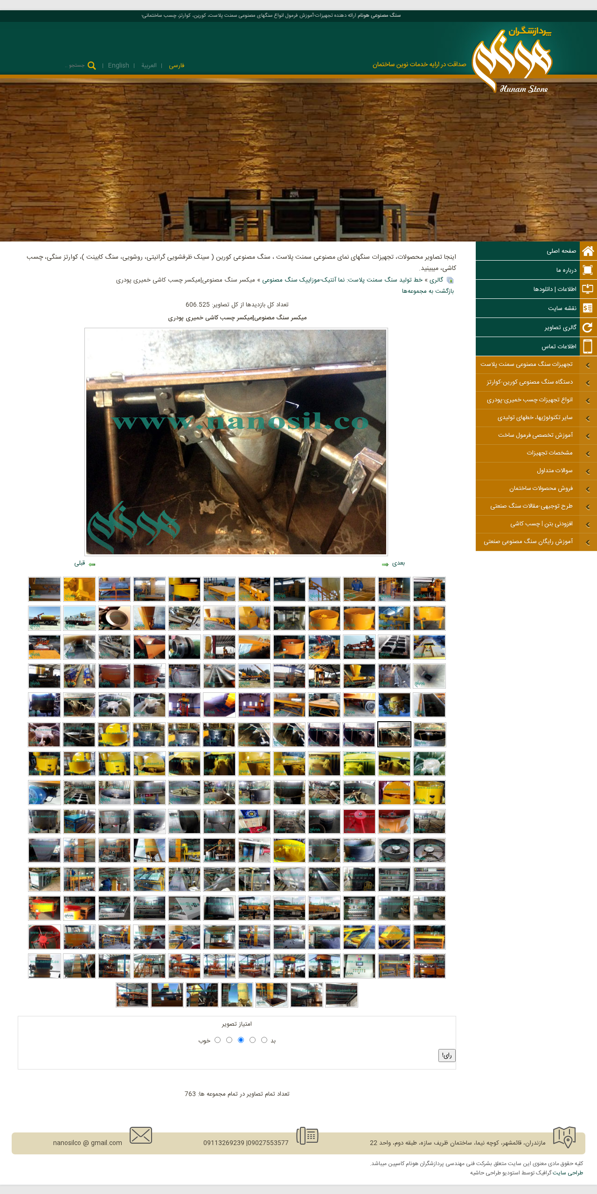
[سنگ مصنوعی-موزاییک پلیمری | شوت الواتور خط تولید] (202, 1006)
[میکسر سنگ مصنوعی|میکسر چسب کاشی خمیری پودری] (394, 746)
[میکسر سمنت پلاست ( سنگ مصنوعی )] (359, 629)
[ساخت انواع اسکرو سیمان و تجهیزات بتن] (324, 600)
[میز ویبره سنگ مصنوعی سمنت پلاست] (219, 600)
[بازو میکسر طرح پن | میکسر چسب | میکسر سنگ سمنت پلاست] (323, 746)
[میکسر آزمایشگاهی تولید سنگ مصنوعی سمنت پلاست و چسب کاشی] (429, 861)
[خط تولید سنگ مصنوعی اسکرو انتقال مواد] (394, 629)
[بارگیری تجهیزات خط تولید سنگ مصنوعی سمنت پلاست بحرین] (359, 658)
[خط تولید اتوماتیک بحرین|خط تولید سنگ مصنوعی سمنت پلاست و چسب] (149, 890)
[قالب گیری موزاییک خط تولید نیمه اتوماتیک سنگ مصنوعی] (184, 977)
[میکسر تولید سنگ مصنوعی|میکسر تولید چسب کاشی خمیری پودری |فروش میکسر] (149, 687)
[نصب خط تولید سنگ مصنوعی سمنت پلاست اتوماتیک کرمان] (254, 716)
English (118, 66)
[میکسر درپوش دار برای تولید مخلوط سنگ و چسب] (114, 775)
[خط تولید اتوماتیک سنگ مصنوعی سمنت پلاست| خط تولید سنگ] (219, 861)
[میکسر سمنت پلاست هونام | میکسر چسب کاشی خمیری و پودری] (149, 746)
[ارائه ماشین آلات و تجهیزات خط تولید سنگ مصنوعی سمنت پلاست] (254, 600)
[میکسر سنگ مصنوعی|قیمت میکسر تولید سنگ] (114, 716)
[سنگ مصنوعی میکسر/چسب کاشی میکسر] (44, 746)
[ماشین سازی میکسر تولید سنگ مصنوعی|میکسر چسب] (358, 746)
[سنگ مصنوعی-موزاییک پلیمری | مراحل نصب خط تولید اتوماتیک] (79, 977)
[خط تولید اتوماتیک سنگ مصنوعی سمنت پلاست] (429, 600)
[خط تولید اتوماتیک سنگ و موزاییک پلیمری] (254, 948)
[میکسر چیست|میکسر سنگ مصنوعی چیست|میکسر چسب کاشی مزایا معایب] (184, 775)
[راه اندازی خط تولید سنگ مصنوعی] (254, 977)
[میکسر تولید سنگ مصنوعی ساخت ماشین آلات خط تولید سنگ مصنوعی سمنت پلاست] (114, 833)
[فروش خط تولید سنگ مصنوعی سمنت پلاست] (149, 600)
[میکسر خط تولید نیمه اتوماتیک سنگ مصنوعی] (44, 919)
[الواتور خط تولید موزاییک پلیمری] (167, 1006)
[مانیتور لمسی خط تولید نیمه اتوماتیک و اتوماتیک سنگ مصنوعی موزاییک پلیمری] (219, 919)
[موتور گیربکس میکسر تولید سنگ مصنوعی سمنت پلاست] (149, 804)
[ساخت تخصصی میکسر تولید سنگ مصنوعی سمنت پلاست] (184, 804)
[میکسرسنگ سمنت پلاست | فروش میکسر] (324, 775)
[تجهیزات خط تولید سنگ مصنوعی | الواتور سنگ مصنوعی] (289, 629)
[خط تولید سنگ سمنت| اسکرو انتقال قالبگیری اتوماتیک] (429, 687)
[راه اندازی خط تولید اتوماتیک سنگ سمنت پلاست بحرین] (79, 890)
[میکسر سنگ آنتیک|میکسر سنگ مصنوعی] (254, 775)
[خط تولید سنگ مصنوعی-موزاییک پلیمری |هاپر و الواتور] (271, 1006)
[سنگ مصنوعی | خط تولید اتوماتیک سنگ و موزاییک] (289, 948)
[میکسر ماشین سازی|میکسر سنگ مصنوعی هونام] (44, 716)
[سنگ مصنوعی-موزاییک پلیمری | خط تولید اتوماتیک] (306, 1006)
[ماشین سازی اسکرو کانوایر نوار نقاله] (44, 600)
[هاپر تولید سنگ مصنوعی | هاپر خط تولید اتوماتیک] (254, 629)
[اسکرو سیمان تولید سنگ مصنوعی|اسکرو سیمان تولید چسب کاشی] (114, 658)
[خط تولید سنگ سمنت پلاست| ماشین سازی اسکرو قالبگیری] (219, 687)
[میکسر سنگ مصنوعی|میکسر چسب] (289, 775)
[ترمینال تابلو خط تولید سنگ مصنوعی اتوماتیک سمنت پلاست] (394, 890)
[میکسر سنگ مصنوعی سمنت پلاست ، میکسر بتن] (429, 629)
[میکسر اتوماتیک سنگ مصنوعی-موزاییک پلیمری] (79, 948)
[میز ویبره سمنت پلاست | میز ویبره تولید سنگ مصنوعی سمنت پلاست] (289, 716)
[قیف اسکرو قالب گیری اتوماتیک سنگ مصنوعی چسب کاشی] (149, 629)
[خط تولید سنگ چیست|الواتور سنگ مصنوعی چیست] (79, 658)
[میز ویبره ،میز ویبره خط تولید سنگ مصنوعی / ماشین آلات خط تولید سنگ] (324, 804)
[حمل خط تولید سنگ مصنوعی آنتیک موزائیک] (79, 629)
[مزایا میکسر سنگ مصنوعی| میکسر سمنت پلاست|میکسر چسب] (114, 687)
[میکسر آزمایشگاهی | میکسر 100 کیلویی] (394, 833)
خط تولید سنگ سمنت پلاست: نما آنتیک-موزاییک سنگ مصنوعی (342, 280)
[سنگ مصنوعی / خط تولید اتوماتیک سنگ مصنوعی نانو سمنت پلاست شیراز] (114, 861)
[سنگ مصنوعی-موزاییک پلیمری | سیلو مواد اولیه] (237, 1006)
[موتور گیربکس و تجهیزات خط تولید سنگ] (254, 833)
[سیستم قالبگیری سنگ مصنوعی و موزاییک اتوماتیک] (114, 948)
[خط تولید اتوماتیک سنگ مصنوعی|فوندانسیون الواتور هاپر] (219, 716)
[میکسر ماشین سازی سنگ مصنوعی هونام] (254, 804)
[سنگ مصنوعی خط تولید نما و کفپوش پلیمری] (394, 948)
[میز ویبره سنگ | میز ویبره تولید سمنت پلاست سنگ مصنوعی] (79, 804)
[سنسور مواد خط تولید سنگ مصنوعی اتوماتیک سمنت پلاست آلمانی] (184, 658)
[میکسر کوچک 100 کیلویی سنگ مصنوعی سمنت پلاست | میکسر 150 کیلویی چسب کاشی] (359, 833)
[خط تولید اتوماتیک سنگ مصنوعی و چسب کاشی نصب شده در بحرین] (114, 890)
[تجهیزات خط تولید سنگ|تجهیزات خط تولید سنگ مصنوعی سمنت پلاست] (44, 658)
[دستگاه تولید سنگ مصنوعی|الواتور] (429, 919)
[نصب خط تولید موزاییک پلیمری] (219, 977)
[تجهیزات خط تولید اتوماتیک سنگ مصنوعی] (289, 890)
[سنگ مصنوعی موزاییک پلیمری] (324, 919)
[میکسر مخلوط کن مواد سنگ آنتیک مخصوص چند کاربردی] (44, 775)
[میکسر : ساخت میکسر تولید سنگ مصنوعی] (359, 861)
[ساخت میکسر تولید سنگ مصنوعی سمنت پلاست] (289, 804)
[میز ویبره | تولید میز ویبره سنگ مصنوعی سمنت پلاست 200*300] (324, 716)
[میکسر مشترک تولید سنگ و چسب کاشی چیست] (79, 775)
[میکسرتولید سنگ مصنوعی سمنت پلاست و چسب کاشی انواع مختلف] (429, 775)
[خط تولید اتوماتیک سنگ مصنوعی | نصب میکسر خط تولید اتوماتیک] (184, 716)
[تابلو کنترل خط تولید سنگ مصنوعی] (149, 919)
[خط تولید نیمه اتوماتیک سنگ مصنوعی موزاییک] (324, 948)
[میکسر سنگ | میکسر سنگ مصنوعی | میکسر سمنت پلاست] (114, 804)
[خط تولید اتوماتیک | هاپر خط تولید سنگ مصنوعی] (44, 861)
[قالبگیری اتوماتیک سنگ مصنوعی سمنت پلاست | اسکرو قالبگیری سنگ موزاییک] (219, 629)
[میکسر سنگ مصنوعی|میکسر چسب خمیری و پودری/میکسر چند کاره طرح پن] (149, 716)
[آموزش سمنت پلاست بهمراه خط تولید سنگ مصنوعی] (359, 600)
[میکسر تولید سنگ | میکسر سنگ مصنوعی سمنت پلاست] (289, 658)
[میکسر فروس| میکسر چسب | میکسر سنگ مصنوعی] (429, 746)
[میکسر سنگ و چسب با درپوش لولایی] (394, 804)
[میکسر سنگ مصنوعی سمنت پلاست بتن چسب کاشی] (184, 600)
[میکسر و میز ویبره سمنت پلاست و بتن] (114, 600)
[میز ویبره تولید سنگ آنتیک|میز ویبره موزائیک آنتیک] (184, 629)
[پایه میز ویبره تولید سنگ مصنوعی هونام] (429, 833)
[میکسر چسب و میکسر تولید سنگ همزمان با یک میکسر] (114, 746)
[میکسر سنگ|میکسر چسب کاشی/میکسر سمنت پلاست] (429, 804)
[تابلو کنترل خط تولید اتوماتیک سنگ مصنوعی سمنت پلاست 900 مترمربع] (429, 890)
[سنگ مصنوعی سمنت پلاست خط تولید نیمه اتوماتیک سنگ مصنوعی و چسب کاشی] (184, 890)
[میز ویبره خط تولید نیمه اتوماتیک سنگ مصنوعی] (429, 948)
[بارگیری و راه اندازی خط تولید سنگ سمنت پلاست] (254, 687)
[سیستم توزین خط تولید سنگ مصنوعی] (429, 977)
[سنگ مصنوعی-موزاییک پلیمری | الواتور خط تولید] (44, 977)
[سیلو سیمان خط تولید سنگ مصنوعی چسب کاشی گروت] (44, 629)
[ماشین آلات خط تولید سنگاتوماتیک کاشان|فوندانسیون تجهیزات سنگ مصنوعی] (44, 687)
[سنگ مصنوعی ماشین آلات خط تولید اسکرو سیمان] (79, 687)
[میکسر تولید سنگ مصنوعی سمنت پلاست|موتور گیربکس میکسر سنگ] (359, 716)
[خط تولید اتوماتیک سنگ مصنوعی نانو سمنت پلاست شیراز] (79, 861)
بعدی (398, 563)
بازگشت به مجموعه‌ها (428, 291)
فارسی (175, 66)
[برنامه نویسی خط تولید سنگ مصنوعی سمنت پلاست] (184, 919)
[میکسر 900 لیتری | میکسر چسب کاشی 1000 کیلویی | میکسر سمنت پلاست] (289, 861)
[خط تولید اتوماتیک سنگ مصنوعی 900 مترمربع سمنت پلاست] (359, 890)
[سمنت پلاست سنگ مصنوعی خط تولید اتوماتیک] (254, 890)
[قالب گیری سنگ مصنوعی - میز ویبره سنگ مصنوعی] (394, 977)
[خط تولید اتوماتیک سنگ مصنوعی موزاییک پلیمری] (254, 919)
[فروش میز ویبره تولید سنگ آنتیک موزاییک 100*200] (394, 658)
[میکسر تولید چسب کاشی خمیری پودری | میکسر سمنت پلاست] (359, 775)
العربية (148, 66)
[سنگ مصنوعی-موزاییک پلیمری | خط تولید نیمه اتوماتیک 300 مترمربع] (132, 1006)
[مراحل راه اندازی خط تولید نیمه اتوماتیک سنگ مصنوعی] (149, 977)
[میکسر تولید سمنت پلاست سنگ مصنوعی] (324, 833)
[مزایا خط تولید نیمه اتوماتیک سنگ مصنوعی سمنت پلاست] (114, 977)
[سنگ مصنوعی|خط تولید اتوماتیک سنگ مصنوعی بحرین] (184, 861)
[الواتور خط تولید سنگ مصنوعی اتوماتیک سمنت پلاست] (429, 658)
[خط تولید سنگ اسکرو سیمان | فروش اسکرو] (394, 687)
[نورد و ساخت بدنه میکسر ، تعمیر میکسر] (184, 833)
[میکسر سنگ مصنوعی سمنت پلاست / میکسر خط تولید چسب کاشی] (184, 746)
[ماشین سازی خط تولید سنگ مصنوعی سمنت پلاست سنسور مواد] (114, 629)
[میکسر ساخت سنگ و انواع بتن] (324, 629)
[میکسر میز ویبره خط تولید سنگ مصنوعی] (79, 919)
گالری (436, 280)
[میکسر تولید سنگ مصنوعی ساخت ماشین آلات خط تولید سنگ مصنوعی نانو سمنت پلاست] (219, 833)
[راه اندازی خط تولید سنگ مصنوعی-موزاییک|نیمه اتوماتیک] (324, 977)
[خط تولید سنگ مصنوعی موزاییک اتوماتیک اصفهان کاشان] (219, 658)
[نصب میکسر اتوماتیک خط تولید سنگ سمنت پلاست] (324, 687)
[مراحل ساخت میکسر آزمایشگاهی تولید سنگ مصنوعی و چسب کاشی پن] (394, 861)
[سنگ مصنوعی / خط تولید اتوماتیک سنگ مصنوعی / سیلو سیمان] (149, 861)
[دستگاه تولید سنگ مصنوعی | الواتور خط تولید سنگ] (394, 919)
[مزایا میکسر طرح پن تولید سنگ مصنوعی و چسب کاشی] (288, 746)
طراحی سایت (568, 1173)
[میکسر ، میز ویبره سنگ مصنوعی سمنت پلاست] (359, 804)
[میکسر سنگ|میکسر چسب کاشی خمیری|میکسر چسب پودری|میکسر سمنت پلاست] (219, 775)
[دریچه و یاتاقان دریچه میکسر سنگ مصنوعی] (149, 833)
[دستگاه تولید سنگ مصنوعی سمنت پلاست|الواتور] (44, 890)
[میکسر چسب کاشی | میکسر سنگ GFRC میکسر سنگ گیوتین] (79, 746)
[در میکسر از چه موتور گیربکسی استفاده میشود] (44, 804)
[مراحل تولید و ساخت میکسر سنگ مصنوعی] (219, 804)
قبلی (79, 563)
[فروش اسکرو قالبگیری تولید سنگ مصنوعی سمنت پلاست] (254, 658)
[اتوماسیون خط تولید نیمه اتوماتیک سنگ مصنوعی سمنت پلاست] (359, 919)
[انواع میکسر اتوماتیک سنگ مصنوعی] (44, 948)
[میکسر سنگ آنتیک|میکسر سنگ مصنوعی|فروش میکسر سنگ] (149, 775)
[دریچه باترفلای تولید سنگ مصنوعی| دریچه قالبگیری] (394, 716)
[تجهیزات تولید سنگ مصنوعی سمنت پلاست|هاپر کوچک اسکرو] (149, 658)
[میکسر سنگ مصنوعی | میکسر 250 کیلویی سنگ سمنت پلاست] (44, 833)
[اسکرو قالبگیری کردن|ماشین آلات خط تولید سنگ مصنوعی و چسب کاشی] (429, 716)
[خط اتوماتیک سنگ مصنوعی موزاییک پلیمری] (289, 919)
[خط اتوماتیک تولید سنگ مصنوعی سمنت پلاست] (289, 600)
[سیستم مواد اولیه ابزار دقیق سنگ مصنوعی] (149, 948)
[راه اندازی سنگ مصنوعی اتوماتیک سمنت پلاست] (324, 658)
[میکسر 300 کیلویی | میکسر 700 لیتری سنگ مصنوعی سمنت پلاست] (324, 861)
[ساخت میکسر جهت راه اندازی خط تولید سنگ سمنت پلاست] (184, 687)
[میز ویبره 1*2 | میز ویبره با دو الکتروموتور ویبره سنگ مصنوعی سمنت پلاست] (79, 833)
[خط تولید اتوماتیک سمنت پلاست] (394, 600)
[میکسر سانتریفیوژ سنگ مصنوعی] (79, 600)
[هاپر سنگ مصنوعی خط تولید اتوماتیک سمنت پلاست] (219, 890)
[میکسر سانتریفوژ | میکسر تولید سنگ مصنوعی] (254, 861)
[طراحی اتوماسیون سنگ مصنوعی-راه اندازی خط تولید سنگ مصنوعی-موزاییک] (359, 977)
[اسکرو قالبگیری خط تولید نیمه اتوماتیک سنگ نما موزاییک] (359, 948)
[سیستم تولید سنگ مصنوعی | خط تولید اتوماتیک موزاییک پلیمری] (219, 948)
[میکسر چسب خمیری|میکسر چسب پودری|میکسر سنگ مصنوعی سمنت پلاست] (79, 716)
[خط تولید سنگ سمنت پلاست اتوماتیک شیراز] (289, 687)
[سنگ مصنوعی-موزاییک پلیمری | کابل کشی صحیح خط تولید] (341, 1006)
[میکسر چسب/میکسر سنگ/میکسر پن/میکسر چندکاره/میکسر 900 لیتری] (219, 746)
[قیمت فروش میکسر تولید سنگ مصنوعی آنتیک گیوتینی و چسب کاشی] (394, 775)
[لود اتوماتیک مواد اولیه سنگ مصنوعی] (184, 948)
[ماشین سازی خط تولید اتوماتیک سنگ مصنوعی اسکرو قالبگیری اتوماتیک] (324, 890)
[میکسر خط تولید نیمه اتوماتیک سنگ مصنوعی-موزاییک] (289, 977)
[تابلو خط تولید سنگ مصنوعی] (114, 919)
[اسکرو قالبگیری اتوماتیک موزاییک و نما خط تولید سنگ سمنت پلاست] (359, 687)
